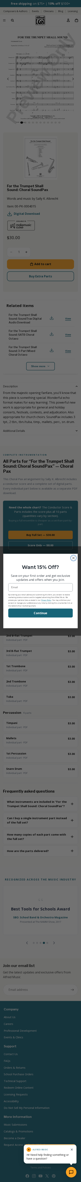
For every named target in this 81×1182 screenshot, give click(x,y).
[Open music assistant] (71, 1172)
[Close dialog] (73, 558)
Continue (40, 613)
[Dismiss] (72, 1149)
